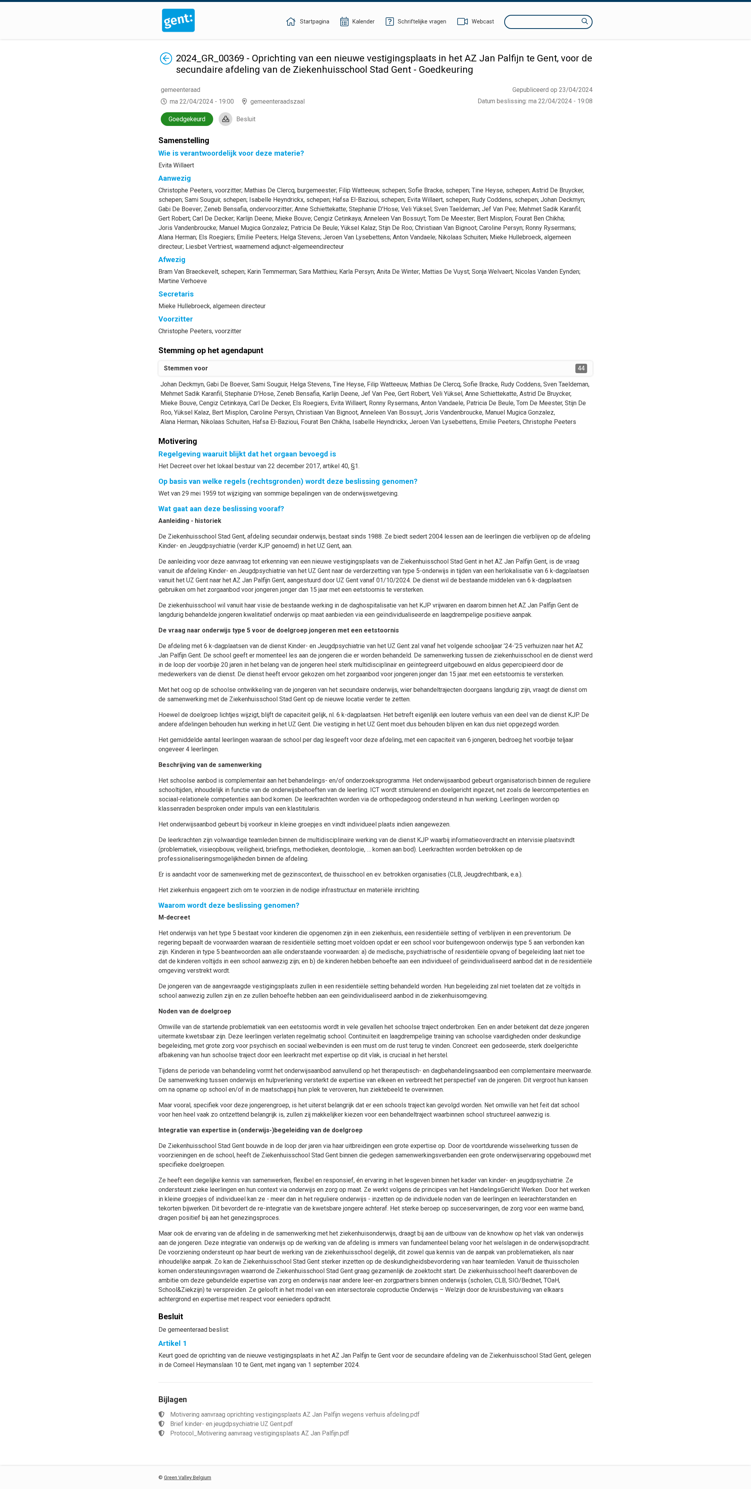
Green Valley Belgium (187, 1477)
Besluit (245, 119)
